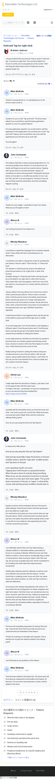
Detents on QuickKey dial (17, 742)
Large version (12, 726)
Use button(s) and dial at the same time (23, 738)
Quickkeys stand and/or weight (19, 734)
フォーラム (40, 771)
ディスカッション (10, 35)
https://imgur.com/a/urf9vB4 (16, 394)
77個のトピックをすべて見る (18, 757)
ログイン (8, 699)
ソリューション (26, 771)
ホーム (13, 771)
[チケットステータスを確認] (34, 22)
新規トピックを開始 (44, 36)
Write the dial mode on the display (20, 718)
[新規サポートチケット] (28, 22)
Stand (9, 730)
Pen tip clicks (12, 722)
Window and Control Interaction (19, 747)
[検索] (22, 22)
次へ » (37, 692)
